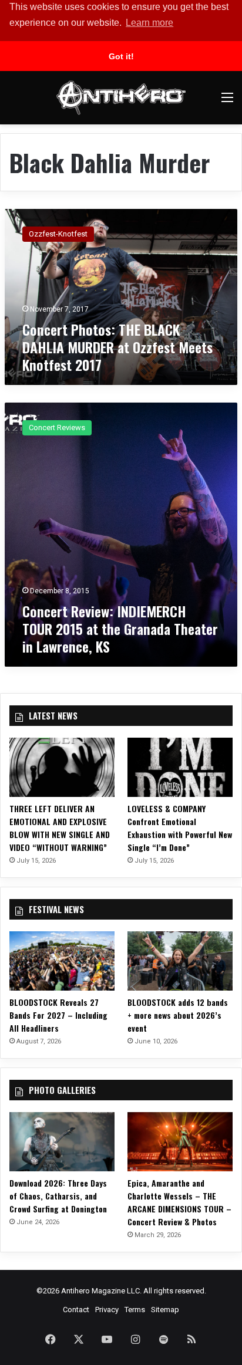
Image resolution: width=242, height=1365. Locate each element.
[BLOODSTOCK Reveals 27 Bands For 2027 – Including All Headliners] (62, 961)
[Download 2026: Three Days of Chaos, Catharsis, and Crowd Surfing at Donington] (62, 1141)
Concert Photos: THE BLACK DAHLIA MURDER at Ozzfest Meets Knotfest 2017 (117, 347)
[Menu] (227, 102)
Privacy (107, 1309)
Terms (135, 1309)
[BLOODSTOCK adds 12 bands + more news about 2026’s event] (180, 961)
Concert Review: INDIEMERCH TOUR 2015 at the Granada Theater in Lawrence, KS (120, 628)
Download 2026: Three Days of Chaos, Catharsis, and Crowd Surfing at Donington (58, 1196)
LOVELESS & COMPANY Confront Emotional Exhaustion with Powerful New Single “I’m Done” (179, 827)
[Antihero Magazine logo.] (121, 97)
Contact (76, 1309)
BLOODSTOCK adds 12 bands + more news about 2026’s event (177, 1015)
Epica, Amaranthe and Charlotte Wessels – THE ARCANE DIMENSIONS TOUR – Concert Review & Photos (179, 1202)
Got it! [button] (121, 56)
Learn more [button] (149, 23)
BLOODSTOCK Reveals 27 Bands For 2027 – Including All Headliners (58, 1015)
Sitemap (165, 1309)
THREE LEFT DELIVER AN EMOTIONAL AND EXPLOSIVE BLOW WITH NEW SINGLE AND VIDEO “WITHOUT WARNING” (59, 827)
